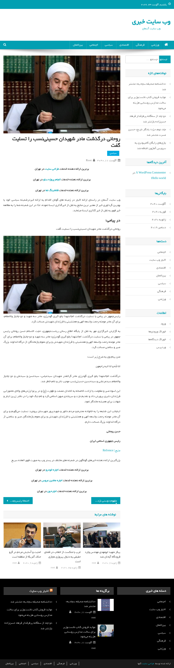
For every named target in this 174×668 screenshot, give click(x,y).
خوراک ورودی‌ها (157, 331)
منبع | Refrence (111, 450)
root (89, 160)
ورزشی (155, 45)
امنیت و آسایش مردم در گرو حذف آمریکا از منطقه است (25, 554)
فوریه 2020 (159, 212)
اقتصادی (124, 45)
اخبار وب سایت (157, 260)
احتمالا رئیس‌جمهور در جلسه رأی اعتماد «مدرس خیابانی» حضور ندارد (16, 501)
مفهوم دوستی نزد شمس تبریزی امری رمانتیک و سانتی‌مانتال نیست (104, 501)
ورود (163, 323)
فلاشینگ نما (52, 190)
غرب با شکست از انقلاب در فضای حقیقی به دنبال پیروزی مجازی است (62, 557)
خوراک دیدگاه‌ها (157, 339)
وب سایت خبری (151, 21)
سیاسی (109, 45)
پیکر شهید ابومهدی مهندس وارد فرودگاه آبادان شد (102, 554)
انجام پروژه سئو (52, 179)
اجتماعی (94, 45)
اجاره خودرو (52, 470)
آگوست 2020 (158, 204)
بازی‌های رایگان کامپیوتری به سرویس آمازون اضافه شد (150, 146)
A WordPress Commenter (151, 172)
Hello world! (158, 178)
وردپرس (161, 347)
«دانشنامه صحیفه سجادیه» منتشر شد (147, 87)
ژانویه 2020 (159, 219)
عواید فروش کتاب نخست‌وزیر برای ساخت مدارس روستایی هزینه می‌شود (147, 102)
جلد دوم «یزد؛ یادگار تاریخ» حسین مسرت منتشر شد (147, 132)
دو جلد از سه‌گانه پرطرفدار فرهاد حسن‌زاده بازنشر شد (147, 119)
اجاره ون (52, 491)
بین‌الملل (78, 45)
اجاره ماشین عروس (51, 480)
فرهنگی (140, 45)
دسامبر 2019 (158, 227)
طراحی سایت (51, 169)
